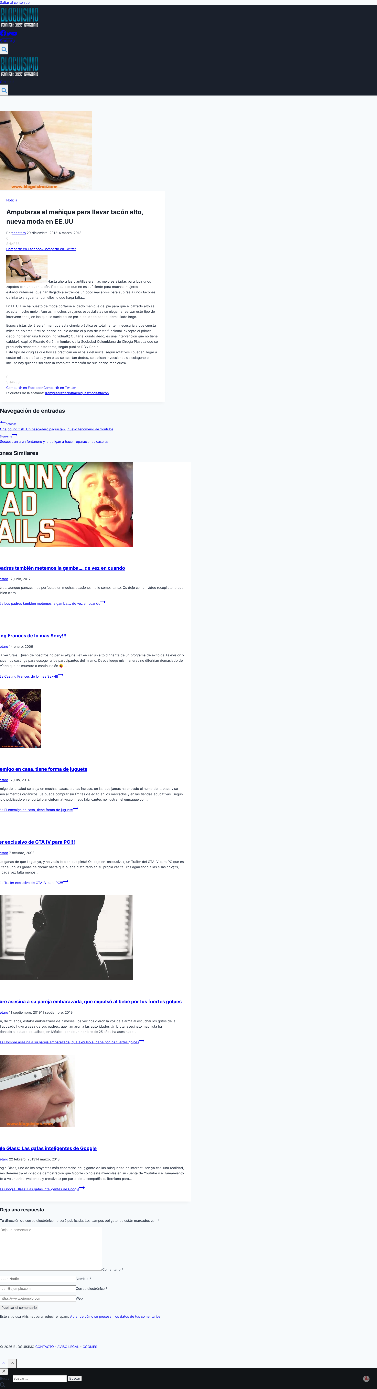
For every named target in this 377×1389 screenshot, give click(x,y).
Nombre (83, 1279)
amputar (52, 393)
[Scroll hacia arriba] (4, 1364)
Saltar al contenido (15, 3)
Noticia (11, 200)
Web (79, 1298)
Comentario (112, 1269)
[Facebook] (3, 35)
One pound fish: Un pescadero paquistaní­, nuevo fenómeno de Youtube (56, 426)
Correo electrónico (91, 1289)
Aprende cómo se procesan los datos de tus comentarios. (115, 1316)
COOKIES (90, 1347)
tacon (103, 393)
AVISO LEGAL (68, 1347)
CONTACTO (45, 1347)
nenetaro (19, 233)
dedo (65, 393)
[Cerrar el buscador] (4, 1371)
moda (92, 393)
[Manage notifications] (366, 1379)
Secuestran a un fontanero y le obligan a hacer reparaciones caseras (54, 439)
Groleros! (7, 41)
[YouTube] (14, 35)
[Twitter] (8, 35)
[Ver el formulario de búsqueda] (4, 48)
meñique (79, 393)
